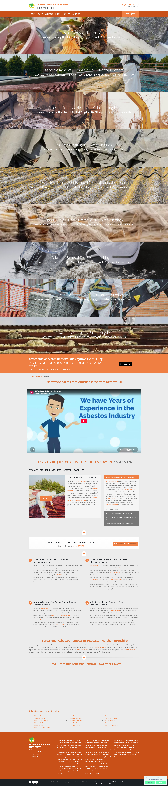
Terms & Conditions (101, 784)
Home (32, 14)
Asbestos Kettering (40, 718)
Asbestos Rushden (75, 718)
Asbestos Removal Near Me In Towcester (120, 477)
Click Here (45, 499)
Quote (67, 14)
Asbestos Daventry (76, 720)
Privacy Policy (121, 782)
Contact (76, 14)
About (40, 14)
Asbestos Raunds (110, 716)
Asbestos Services (52, 14)
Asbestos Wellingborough (78, 723)
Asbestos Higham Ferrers (113, 725)
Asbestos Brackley (75, 725)
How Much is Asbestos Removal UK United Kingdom (84, 220)
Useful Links (35, 754)
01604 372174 (133, 4)
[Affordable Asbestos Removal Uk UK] (32, 740)
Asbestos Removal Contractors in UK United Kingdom (84, 294)
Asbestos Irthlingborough (42, 727)
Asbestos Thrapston (111, 718)
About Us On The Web (38, 752)
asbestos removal (80, 481)
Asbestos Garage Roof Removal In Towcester (121, 517)
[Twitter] (33, 782)
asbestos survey (123, 568)
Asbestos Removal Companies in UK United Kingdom (84, 70)
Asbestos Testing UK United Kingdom (84, 145)
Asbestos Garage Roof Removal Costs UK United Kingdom (84, 182)
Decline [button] (150, 782)
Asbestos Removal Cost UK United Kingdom (84, 257)
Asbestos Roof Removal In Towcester (119, 523)
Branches (35, 756)
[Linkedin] (36, 782)
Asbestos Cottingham (41, 723)
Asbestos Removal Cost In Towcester (119, 513)
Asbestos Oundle (39, 725)
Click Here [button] (159, 779)
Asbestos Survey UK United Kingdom (84, 32)
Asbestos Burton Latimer (113, 723)
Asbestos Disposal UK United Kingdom (84, 332)
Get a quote (131, 14)
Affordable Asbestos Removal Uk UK (105, 782)
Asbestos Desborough (41, 720)
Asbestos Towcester (76, 716)
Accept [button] (160, 782)
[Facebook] (30, 782)
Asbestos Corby (110, 720)
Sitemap (111, 784)
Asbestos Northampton (126, 544)
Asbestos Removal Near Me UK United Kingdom (84, 107)
